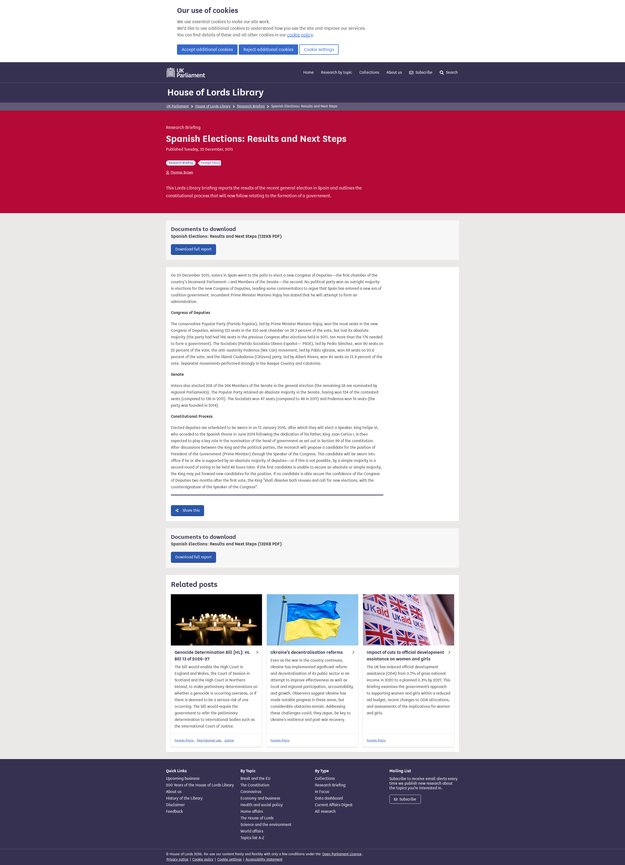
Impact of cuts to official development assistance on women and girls (405, 656)
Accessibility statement (264, 859)
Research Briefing (251, 106)
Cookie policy (202, 859)
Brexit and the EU (255, 778)
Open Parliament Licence (342, 854)
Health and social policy (261, 805)
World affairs (251, 831)
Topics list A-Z (252, 838)
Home (308, 72)
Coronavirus (250, 792)
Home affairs (251, 811)
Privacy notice (177, 859)
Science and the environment (266, 825)
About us (394, 72)
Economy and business (260, 798)
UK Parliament (178, 106)
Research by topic (336, 72)
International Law (209, 740)
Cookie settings (319, 49)
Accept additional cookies (207, 49)
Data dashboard (329, 798)
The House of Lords (256, 818)
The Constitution (254, 785)
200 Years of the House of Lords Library (200, 785)
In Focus (322, 792)
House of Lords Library (215, 92)
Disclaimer (175, 805)
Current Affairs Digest (334, 805)
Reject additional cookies (268, 49)
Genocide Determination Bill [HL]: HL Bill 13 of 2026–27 (212, 656)
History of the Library (184, 798)
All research (325, 811)
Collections (369, 72)
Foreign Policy (184, 740)
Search (451, 72)
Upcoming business (182, 778)
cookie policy (300, 35)
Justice (229, 740)
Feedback (174, 811)
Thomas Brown (181, 172)
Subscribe (423, 72)
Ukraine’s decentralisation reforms (307, 652)
